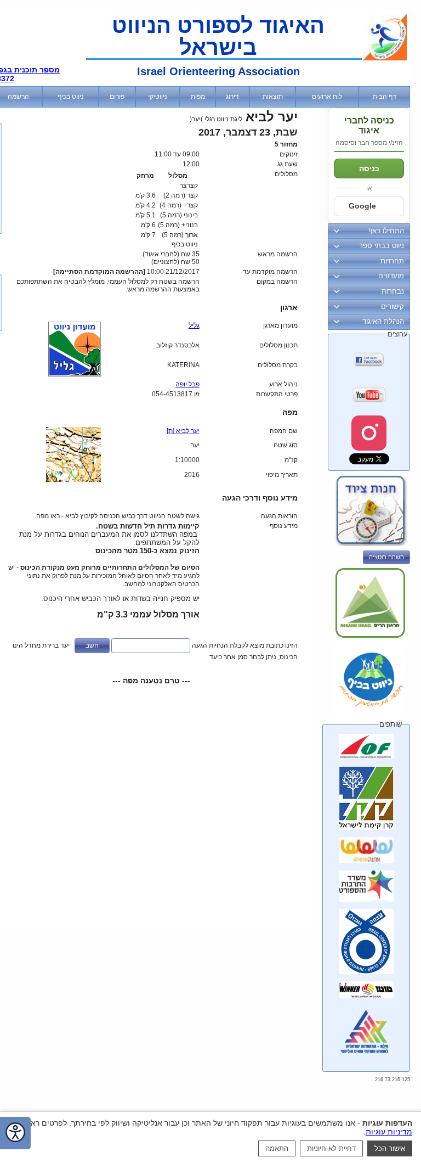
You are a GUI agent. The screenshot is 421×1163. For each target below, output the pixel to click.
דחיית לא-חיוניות (331, 1148)
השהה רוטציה (386, 557)
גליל (194, 325)
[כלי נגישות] (15, 1133)
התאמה (276, 1148)
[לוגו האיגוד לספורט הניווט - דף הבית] (385, 58)
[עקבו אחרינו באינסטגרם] (368, 433)
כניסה (369, 168)
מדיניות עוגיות (389, 1131)
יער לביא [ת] (183, 431)
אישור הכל (389, 1148)
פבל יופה (187, 384)
